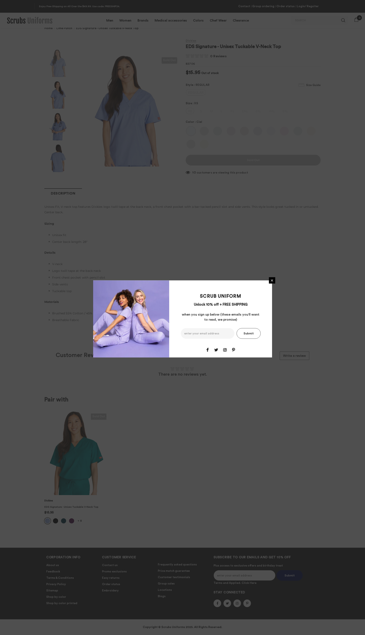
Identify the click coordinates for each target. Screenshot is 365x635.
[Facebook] (207, 350)
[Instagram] (225, 350)
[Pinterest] (233, 350)
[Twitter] (216, 350)
